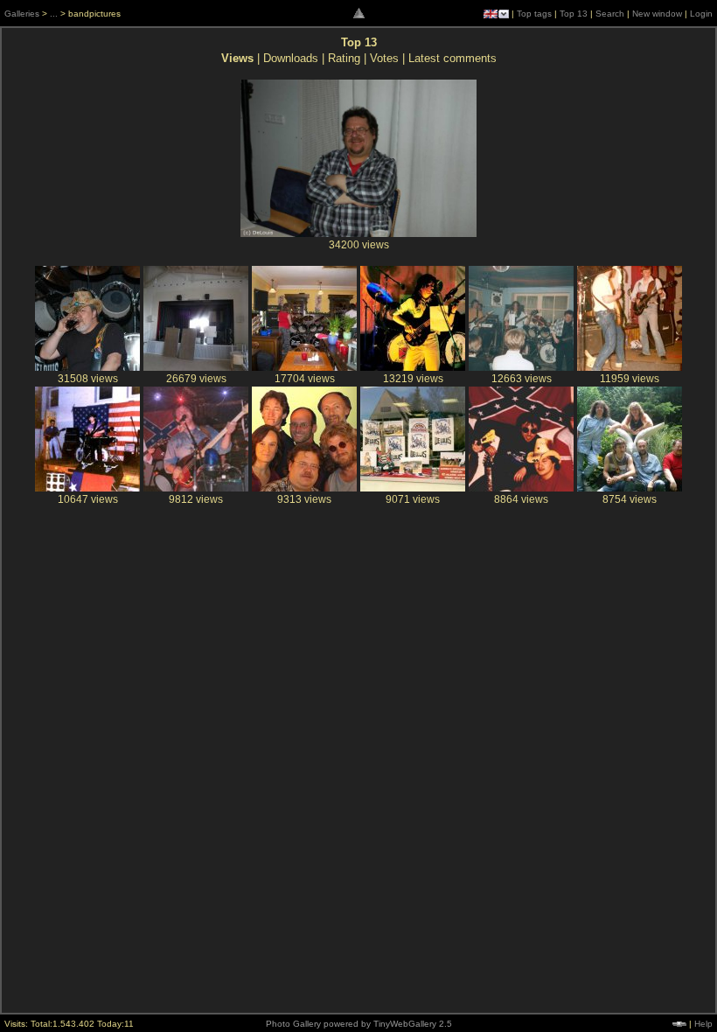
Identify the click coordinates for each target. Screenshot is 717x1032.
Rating (344, 58)
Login (701, 13)
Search (609, 13)
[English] (491, 14)
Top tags (534, 13)
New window (657, 13)
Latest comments (452, 58)
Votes (384, 58)
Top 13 (574, 13)
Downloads (290, 58)
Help (703, 1024)
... (54, 13)
